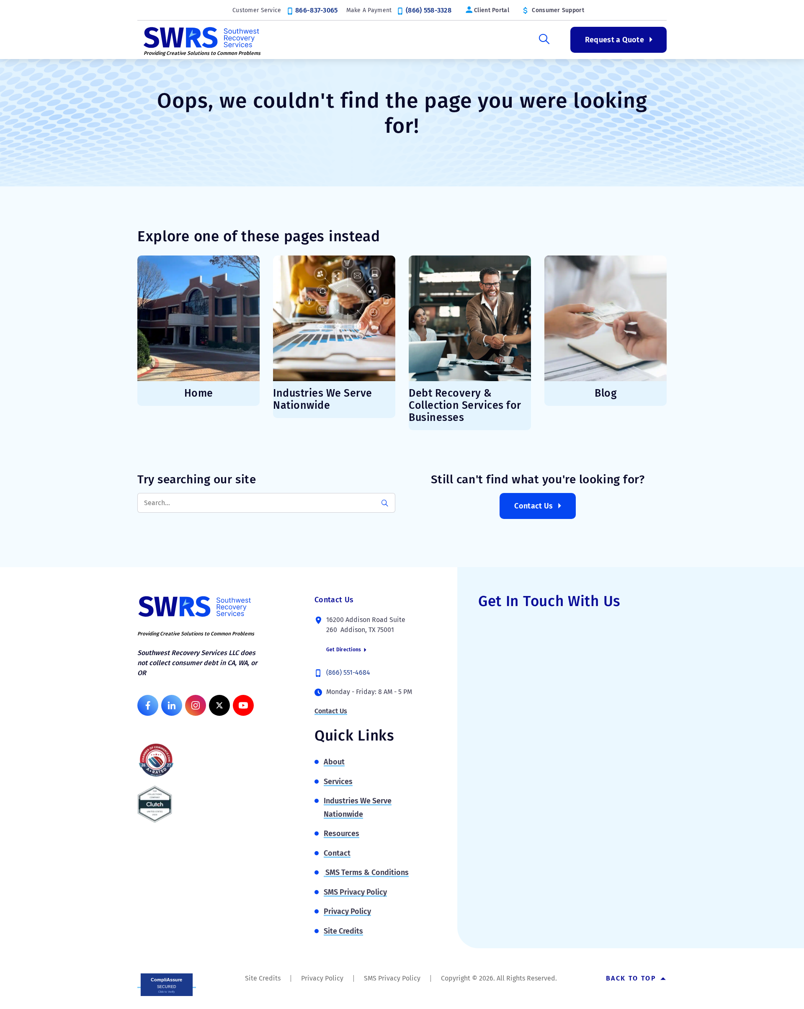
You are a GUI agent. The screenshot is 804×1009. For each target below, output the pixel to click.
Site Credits (343, 931)
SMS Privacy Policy (355, 892)
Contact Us (533, 506)
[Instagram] (195, 705)
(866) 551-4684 (348, 672)
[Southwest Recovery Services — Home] (200, 37)
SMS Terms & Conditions (366, 872)
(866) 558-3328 (428, 10)
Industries (426, 39)
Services (362, 39)
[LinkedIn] (171, 705)
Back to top (632, 978)
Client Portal (491, 10)
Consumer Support (558, 10)
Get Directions (344, 650)
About (305, 39)
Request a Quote (614, 39)
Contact (337, 853)
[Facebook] (147, 705)
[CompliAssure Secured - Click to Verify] (166, 984)
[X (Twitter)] (219, 705)
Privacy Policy (347, 911)
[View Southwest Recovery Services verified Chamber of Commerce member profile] (156, 760)
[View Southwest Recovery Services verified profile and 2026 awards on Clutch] (154, 804)
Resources (493, 39)
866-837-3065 (316, 10)
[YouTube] (243, 705)
